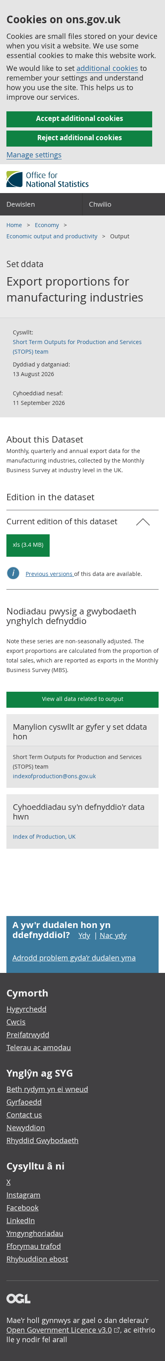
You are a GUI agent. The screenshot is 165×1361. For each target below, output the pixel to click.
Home (15, 225)
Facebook (22, 1207)
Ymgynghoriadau (34, 1233)
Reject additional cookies (79, 137)
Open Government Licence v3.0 (59, 1330)
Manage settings (34, 154)
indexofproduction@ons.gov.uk (54, 776)
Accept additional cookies (79, 118)
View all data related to (82, 699)
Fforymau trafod (33, 1246)
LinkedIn (20, 1220)
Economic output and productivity (52, 236)
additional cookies (107, 68)
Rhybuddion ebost (37, 1259)
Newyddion (25, 1127)
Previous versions (50, 574)
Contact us (24, 1114)
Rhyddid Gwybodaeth (42, 1140)
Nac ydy (113, 935)
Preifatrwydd (27, 1034)
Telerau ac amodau (38, 1047)
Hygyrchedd (26, 1009)
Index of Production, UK (44, 836)
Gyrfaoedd (24, 1102)
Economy (47, 225)
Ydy (84, 935)
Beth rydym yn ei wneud (47, 1089)
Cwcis (16, 1022)
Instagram (23, 1195)
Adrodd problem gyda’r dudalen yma (74, 957)
